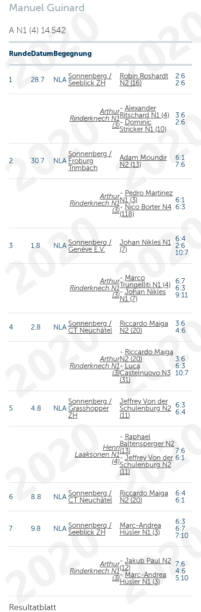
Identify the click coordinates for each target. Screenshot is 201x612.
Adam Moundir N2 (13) (143, 161)
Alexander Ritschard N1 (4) (144, 111)
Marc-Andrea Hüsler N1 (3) (140, 529)
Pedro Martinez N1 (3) (146, 196)
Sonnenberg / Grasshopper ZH (90, 408)
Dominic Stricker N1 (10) (143, 125)
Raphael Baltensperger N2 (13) (147, 443)
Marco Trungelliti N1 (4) (145, 281)
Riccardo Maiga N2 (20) (144, 327)
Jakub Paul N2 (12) (145, 564)
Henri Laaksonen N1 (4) (97, 454)
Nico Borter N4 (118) (146, 210)
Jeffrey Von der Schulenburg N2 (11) (145, 408)
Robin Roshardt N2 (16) (144, 79)
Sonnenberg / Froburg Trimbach (90, 161)
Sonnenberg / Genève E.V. (90, 246)
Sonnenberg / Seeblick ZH (90, 79)
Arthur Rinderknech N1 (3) (95, 118)
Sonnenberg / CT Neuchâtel (90, 327)
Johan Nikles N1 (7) (145, 246)
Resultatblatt (32, 607)
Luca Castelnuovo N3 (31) (145, 373)
